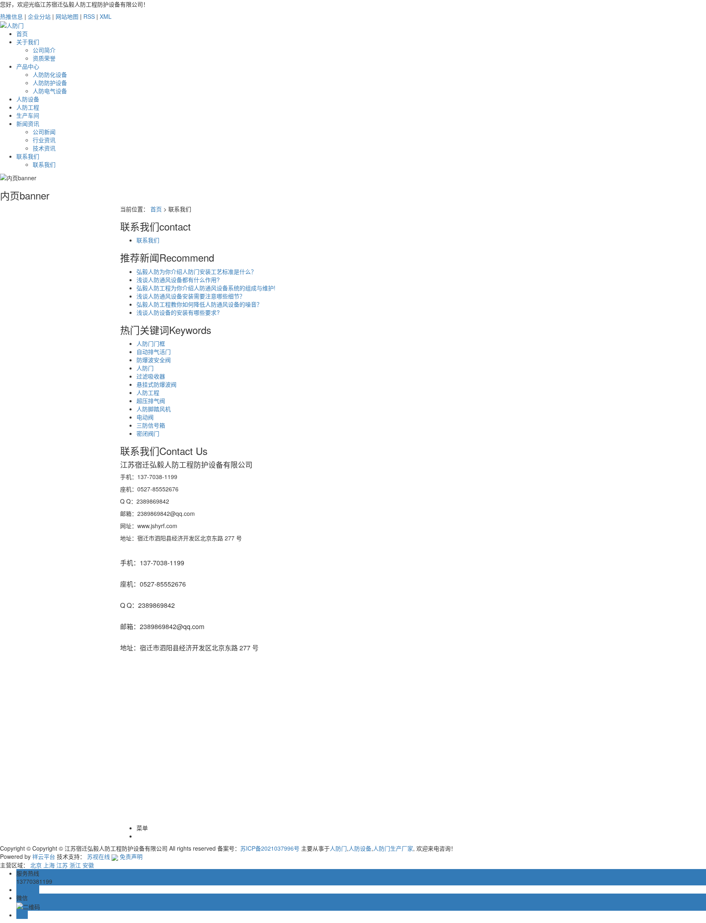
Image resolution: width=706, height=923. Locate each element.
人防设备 (27, 99)
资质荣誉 (44, 58)
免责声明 (131, 856)
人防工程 (27, 107)
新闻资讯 (27, 123)
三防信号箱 (150, 425)
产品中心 (27, 66)
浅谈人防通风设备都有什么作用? (178, 280)
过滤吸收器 (150, 376)
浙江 (75, 865)
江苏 (62, 865)
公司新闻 (44, 132)
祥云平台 (43, 856)
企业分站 (39, 16)
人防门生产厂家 (393, 848)
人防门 (145, 368)
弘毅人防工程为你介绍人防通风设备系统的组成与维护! (205, 288)
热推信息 (11, 16)
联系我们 (27, 156)
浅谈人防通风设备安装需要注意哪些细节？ (190, 296)
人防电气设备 (50, 91)
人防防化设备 (50, 74)
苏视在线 (98, 856)
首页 (22, 33)
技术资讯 (44, 148)
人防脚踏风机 (153, 409)
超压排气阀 (150, 401)
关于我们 (27, 42)
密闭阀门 (147, 433)
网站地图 (67, 16)
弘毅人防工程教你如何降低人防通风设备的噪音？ (199, 304)
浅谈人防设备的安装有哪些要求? (178, 312)
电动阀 (145, 417)
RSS (89, 16)
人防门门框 (150, 343)
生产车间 (27, 115)
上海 (49, 865)
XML (106, 16)
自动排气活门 (153, 351)
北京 (36, 865)
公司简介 (44, 50)
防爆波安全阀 (153, 360)
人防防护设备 (50, 82)
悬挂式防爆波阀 (156, 384)
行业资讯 (44, 140)
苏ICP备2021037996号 (269, 848)
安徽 (88, 865)
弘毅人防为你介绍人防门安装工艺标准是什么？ (196, 271)
